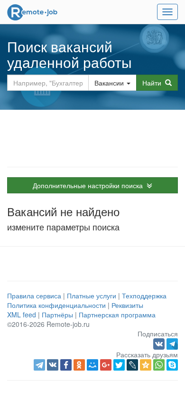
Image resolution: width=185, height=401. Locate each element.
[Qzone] (145, 365)
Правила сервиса (34, 295)
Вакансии (109, 82)
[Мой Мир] (92, 365)
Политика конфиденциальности (56, 305)
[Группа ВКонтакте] (159, 343)
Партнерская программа (117, 314)
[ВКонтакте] (52, 365)
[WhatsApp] (159, 365)
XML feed (21, 314)
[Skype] (172, 365)
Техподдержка (144, 295)
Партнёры (57, 314)
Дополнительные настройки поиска (90, 185)
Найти (153, 82)
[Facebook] (66, 365)
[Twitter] (119, 365)
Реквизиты (127, 305)
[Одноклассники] (79, 365)
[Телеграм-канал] (172, 343)
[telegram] (39, 365)
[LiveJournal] (132, 365)
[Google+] (105, 365)
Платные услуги (91, 295)
